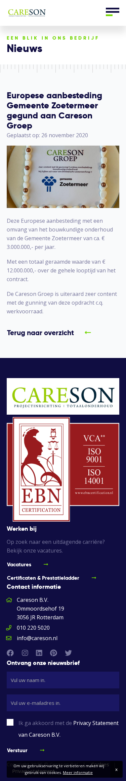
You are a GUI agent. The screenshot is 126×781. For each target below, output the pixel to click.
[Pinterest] (53, 653)
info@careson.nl (37, 638)
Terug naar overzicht (40, 332)
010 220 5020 (33, 627)
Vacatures (19, 564)
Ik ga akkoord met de (68, 728)
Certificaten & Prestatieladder (43, 578)
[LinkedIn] (39, 653)
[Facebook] (10, 653)
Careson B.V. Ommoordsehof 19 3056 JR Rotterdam (40, 608)
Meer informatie (78, 772)
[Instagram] (25, 653)
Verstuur (17, 750)
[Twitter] (68, 653)
